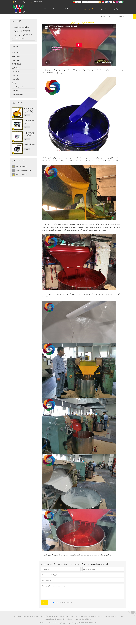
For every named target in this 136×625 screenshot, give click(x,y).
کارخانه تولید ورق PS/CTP (22, 31)
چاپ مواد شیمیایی (17, 86)
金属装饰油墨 (16, 64)
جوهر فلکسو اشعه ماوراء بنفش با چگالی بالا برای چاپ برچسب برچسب (29, 109)
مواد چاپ (15, 90)
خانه (44, 9)
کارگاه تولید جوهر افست (21, 27)
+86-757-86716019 (21, 174)
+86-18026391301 (37, 2)
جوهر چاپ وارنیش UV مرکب (29, 145)
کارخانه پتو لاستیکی (20, 38)
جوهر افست (16, 52)
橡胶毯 (14, 83)
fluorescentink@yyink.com (22, 2)
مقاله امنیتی (16, 71)
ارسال (44, 602)
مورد (75, 9)
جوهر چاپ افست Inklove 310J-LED (29, 121)
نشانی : (16, 616)
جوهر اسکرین (16, 67)
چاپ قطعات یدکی (17, 94)
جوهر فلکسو (16, 56)
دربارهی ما (115, 9)
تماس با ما (102, 9)
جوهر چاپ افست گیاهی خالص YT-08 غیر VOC (29, 133)
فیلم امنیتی (15, 79)
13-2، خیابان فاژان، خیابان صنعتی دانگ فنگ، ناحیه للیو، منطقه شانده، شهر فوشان (43, 616)
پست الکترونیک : (50, 619)
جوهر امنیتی (15, 60)
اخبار (66, 9)
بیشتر (26, 115)
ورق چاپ (15, 75)
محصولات (54, 9)
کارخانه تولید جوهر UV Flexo (23, 35)
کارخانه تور (87, 9)
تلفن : (77, 619)
